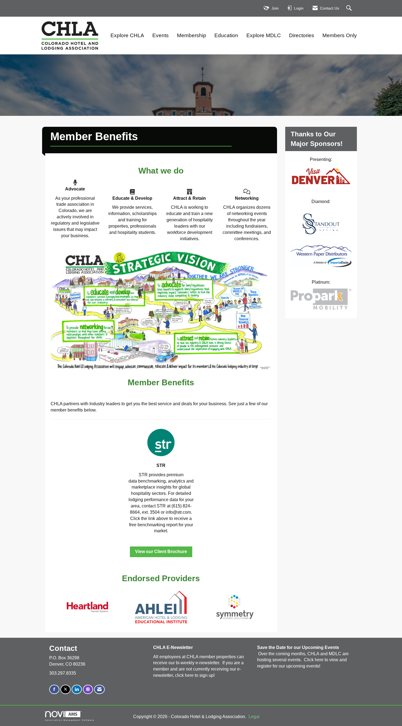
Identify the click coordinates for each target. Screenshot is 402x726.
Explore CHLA (127, 35)
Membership (191, 35)
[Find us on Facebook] (54, 689)
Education (226, 35)
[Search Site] (349, 8)
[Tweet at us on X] (65, 689)
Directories (301, 35)
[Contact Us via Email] (99, 689)
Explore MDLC (263, 35)
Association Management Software (69, 720)
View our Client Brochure (161, 551)
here (190, 675)
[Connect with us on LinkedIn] (77, 689)
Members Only (339, 35)
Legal (254, 716)
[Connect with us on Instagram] (88, 689)
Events (160, 35)
